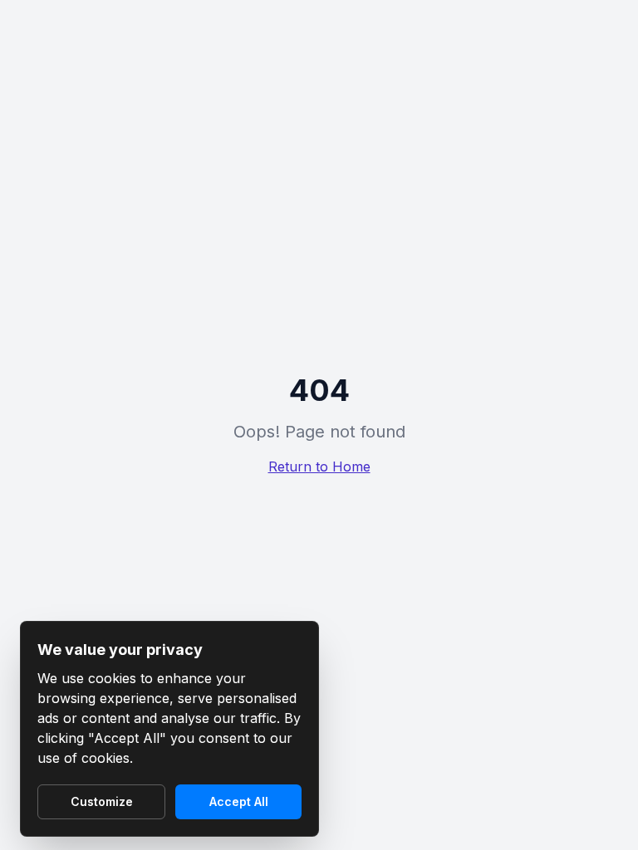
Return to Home (319, 466)
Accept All (238, 801)
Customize (102, 801)
